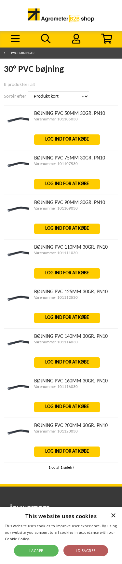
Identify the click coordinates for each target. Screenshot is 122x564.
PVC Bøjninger (22, 53)
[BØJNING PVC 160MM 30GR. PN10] (18, 400)
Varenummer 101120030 (56, 431)
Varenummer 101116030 (56, 387)
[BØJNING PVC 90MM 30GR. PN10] (18, 222)
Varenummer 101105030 (56, 119)
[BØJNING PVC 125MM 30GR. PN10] (18, 311)
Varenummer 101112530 (56, 298)
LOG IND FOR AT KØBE (67, 139)
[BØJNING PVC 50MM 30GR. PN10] (18, 133)
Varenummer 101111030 (56, 253)
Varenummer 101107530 (56, 164)
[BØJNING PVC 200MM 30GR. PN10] (18, 445)
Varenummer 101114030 (56, 342)
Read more (40, 538)
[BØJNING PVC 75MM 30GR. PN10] (18, 177)
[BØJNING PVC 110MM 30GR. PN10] (18, 266)
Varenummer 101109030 (56, 208)
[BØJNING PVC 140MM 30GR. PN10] (18, 355)
